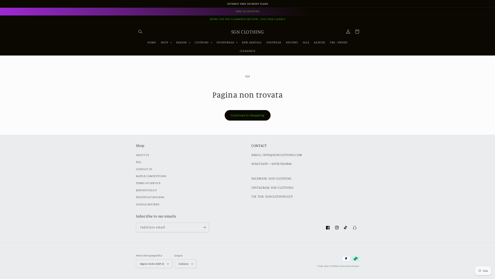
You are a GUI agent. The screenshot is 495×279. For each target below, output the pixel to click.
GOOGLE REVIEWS (148, 204)
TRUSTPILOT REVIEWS (150, 197)
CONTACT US (144, 169)
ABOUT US (142, 155)
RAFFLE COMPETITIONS (151, 176)
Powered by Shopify (349, 266)
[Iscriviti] (204, 227)
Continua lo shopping (247, 115)
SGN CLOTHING (331, 266)
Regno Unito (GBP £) (152, 263)
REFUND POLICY (146, 190)
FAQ (138, 161)
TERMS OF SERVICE (148, 183)
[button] (140, 31)
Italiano (183, 263)
